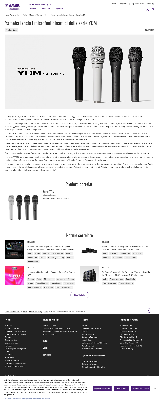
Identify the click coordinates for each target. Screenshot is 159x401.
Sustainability (125, 348)
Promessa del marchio (128, 331)
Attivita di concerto (50, 334)
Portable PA (9, 354)
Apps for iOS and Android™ (15, 366)
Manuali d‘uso (87, 340)
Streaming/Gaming (35, 15)
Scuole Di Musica (49, 325)
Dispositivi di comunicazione (15, 363)
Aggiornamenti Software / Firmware (94, 343)
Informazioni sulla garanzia (91, 328)
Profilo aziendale (126, 325)
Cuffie (7, 351)
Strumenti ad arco (11, 343)
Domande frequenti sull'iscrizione (93, 367)
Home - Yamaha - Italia (12, 15)
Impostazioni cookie (102, 388)
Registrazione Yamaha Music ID (93, 355)
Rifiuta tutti (121, 388)
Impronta (8, 398)
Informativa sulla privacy (22, 398)
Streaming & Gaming (38, 4)
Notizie (45, 340)
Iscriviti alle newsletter (90, 361)
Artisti (45, 347)
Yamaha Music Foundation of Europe (56, 328)
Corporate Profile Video (128, 328)
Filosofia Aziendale (127, 337)
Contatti (84, 325)
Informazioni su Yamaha (129, 319)
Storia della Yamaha (127, 343)
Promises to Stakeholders (129, 340)
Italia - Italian (139, 3)
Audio (25, 15)
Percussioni (9, 346)
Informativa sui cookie (41, 398)
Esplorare (59, 8)
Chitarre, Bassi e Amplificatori (15, 334)
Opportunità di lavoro (127, 334)
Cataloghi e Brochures (90, 337)
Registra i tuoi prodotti (89, 364)
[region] (79, 388)
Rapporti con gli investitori (129, 346)
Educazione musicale (51, 319)
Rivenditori (113, 3)
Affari (149, 3)
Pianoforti (8, 325)
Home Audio (9, 357)
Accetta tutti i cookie (141, 388)
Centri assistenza (88, 334)
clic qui (44, 392)
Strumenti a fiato (11, 340)
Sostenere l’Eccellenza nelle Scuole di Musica (60, 331)
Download (45, 8)
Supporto (123, 3)
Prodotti (32, 8)
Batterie (8, 337)
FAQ (83, 331)
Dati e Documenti (88, 346)
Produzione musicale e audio (15, 331)
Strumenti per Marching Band (15, 348)
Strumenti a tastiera (12, 328)
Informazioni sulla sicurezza (92, 348)
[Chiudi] (155, 388)
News (46, 15)
